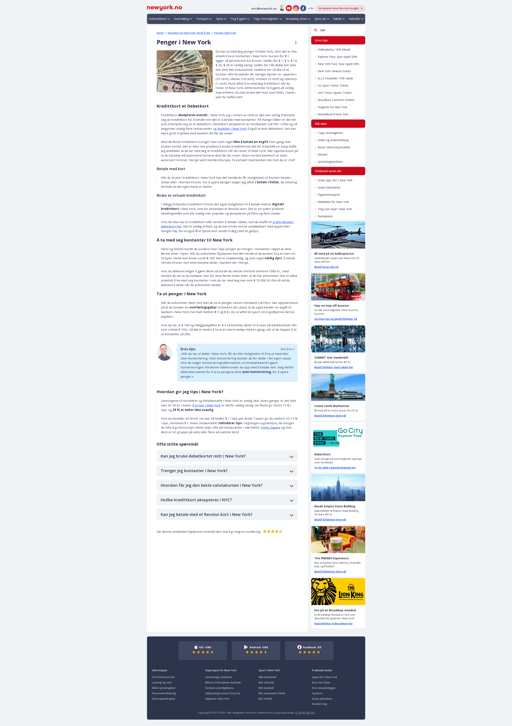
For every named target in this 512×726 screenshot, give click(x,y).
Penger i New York (225, 33)
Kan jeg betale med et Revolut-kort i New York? (206, 514)
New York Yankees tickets (334, 71)
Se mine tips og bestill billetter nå (335, 319)
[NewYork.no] (164, 7)
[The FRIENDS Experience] (338, 539)
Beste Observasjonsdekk (334, 147)
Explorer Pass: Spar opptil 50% (337, 57)
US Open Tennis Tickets (333, 85)
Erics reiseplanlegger (324, 688)
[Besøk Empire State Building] (338, 487)
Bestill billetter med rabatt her (333, 367)
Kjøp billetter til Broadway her (333, 623)
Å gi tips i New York (206, 405)
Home (160, 33)
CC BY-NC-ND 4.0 (304, 712)
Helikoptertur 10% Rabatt (334, 49)
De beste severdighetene (219, 688)
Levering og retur (162, 682)
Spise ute (320, 19)
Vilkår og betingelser (164, 688)
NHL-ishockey (266, 682)
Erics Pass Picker (321, 682)
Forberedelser (157, 19)
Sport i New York (269, 670)
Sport (219, 19)
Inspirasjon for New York (220, 670)
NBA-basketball (267, 677)
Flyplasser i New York (217, 698)
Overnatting (181, 19)
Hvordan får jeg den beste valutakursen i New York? (211, 485)
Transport (202, 19)
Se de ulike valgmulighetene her (335, 467)
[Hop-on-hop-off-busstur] (338, 286)
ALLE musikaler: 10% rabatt (335, 78)
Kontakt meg (319, 704)
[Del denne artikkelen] (294, 42)
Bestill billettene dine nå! (330, 415)
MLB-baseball (266, 688)
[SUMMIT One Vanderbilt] (338, 338)
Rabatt (337, 19)
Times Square (270, 427)
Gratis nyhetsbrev (329, 187)
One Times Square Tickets (335, 93)
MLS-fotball (265, 698)
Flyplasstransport (329, 194)
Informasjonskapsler (163, 698)
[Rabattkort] (338, 435)
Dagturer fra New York (332, 107)
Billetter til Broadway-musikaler (223, 682)
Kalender (354, 19)
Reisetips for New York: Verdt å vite (189, 33)
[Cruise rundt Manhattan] (338, 387)
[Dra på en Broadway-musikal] (338, 591)
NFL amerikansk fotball (272, 693)
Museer (323, 154)
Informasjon (159, 670)
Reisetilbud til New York (333, 114)
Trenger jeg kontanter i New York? (194, 470)
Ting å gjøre (238, 19)
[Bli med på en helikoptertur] (338, 234)
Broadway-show (296, 19)
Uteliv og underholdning (333, 140)
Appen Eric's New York (324, 677)
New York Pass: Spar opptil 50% (338, 64)
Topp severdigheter (265, 19)
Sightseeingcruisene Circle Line (222, 693)
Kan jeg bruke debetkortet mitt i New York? (203, 456)
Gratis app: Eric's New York (335, 180)
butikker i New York (232, 129)
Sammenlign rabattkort (218, 677)
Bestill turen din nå (326, 267)
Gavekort (317, 693)
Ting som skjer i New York (335, 209)
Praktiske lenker (322, 670)
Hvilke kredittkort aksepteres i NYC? (196, 500)
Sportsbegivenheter (330, 162)
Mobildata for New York (333, 202)
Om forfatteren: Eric (163, 677)
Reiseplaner (325, 216)
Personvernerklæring (164, 693)
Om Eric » (287, 349)
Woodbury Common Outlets (336, 100)
